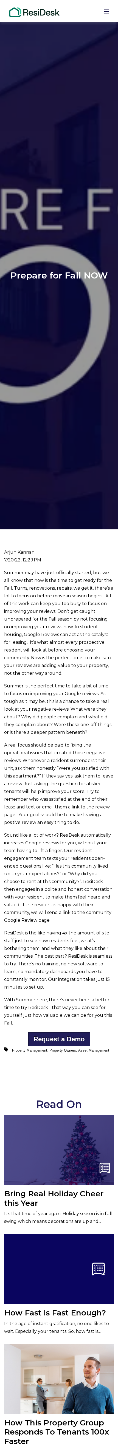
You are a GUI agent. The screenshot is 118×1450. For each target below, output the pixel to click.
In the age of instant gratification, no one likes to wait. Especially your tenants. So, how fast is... (56, 1321)
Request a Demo (59, 1039)
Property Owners (62, 1050)
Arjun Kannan (19, 552)
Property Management (29, 1050)
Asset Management (93, 1050)
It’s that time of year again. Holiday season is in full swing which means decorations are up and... (58, 1206)
